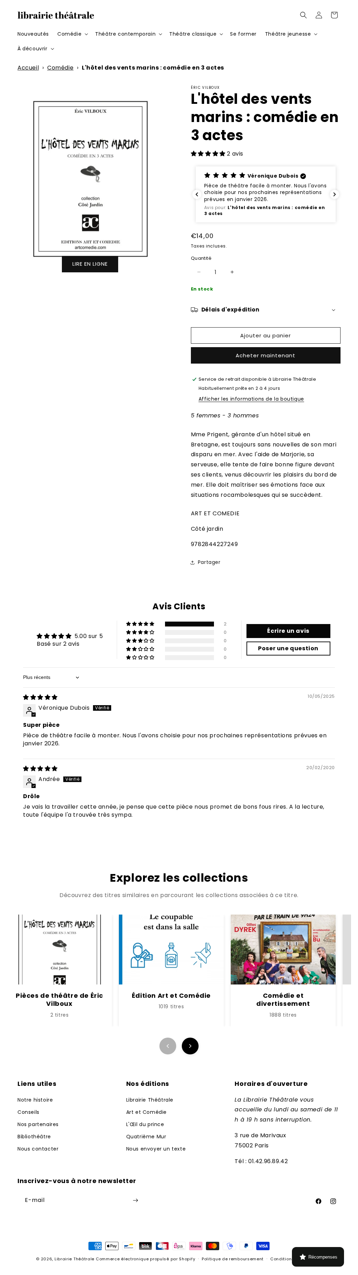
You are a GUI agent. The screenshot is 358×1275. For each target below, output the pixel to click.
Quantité (201, 258)
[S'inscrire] (135, 1200)
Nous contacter (37, 1148)
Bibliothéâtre (34, 1136)
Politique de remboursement (233, 1259)
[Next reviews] (334, 194)
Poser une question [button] (288, 648)
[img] (40, 697)
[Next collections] (190, 1046)
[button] (72, 34)
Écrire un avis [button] (288, 631)
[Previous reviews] (196, 194)
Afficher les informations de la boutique (251, 398)
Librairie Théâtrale (149, 1099)
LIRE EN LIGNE (90, 263)
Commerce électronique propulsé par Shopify (145, 1259)
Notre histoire (35, 1099)
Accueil (28, 68)
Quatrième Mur (146, 1136)
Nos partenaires (38, 1124)
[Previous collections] (167, 1046)
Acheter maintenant (265, 355)
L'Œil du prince (145, 1124)
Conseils (28, 1112)
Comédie (60, 68)
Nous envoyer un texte (156, 1148)
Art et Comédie (146, 1112)
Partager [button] (209, 562)
